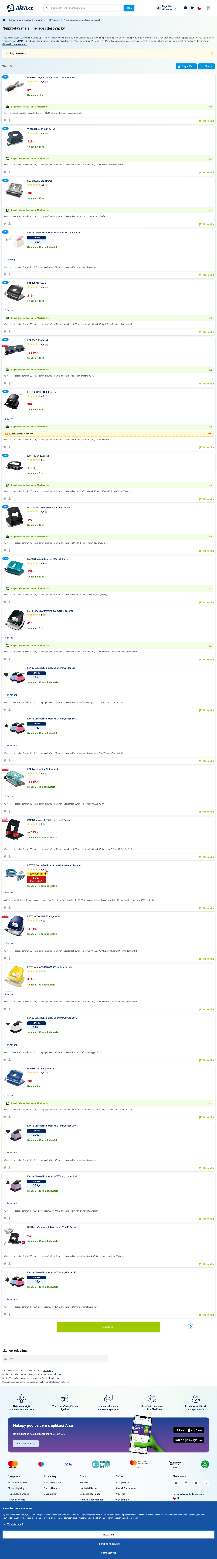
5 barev (9, 637)
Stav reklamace (52, 1488)
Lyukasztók (65, 1382)
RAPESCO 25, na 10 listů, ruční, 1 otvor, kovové (41, 41)
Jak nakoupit (50, 1494)
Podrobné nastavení (108, 1543)
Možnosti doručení (17, 1482)
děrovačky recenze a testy (15, 44)
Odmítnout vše (108, 1553)
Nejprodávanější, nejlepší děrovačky (83, 20)
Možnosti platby (16, 1488)
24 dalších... (108, 1327)
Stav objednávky (52, 1482)
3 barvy (9, 419)
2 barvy (9, 310)
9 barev (9, 892)
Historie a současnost (91, 1499)
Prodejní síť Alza (16, 1499)
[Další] (190, 1326)
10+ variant (11, 695)
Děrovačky (54, 20)
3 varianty (10, 259)
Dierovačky (48, 1370)
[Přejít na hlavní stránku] (20, 8)
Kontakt (84, 1482)
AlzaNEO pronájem (126, 1488)
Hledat (128, 8)
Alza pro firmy (123, 1482)
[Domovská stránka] (3, 20)
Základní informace (90, 1494)
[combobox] (83, 8)
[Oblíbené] (192, 8)
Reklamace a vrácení (19, 1494)
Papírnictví (40, 20)
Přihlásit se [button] (167, 9)
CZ (178, 1498)
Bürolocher (56, 1374)
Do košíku (208, 121)
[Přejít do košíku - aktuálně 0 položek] (208, 8)
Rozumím (108, 1534)
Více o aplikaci (23, 1443)
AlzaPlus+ (121, 1494)
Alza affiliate (122, 1499)
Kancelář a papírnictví (20, 20)
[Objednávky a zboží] (185, 8)
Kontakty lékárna (88, 1488)
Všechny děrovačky (15, 53)
